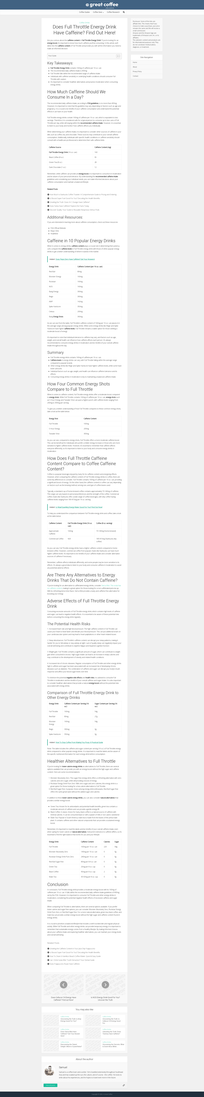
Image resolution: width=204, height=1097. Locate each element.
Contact (135, 76)
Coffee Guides (84, 12)
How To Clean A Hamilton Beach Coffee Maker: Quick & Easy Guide (75, 956)
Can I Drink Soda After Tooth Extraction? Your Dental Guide (71, 960)
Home (135, 62)
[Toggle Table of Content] (117, 56)
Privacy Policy (137, 71)
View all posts (50, 1085)
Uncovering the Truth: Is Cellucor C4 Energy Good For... (111, 1021)
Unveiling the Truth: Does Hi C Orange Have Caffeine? (69, 202)
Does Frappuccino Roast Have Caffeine (64, 964)
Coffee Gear (97, 12)
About (135, 67)
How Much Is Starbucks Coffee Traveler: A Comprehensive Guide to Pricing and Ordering (82, 194)
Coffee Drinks (84, 22)
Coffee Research (113, 12)
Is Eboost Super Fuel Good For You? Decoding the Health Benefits (74, 198)
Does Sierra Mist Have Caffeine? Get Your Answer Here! (70, 1034)
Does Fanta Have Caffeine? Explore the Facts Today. (69, 206)
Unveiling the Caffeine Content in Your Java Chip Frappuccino (72, 948)
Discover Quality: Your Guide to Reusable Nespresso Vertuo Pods (74, 210)
